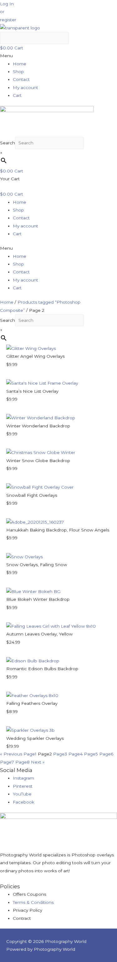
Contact (21, 79)
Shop (18, 71)
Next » (38, 762)
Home (19, 63)
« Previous (11, 753)
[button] (7, 3)
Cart (17, 95)
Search (7, 142)
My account (25, 87)
